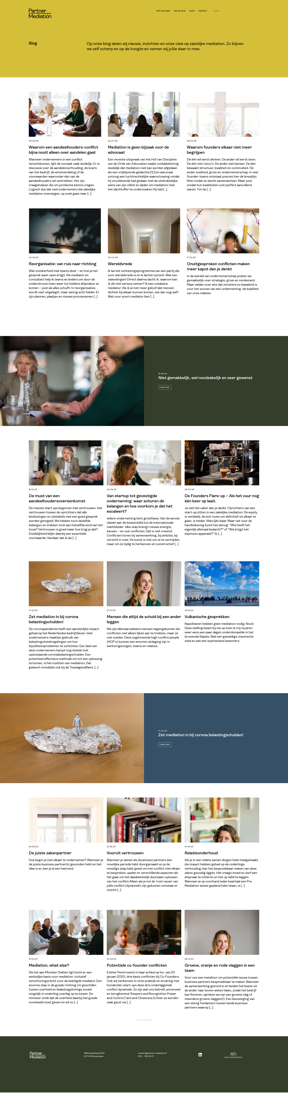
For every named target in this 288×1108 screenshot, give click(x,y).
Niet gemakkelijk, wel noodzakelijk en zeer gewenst (205, 378)
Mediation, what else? (49, 966)
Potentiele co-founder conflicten (137, 966)
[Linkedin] (200, 1055)
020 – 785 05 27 (146, 1056)
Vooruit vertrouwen (125, 853)
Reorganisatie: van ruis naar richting (62, 264)
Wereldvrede (120, 264)
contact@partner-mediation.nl (152, 1053)
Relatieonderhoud (201, 853)
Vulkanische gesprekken (207, 617)
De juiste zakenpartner (50, 853)
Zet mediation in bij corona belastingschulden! (200, 735)
